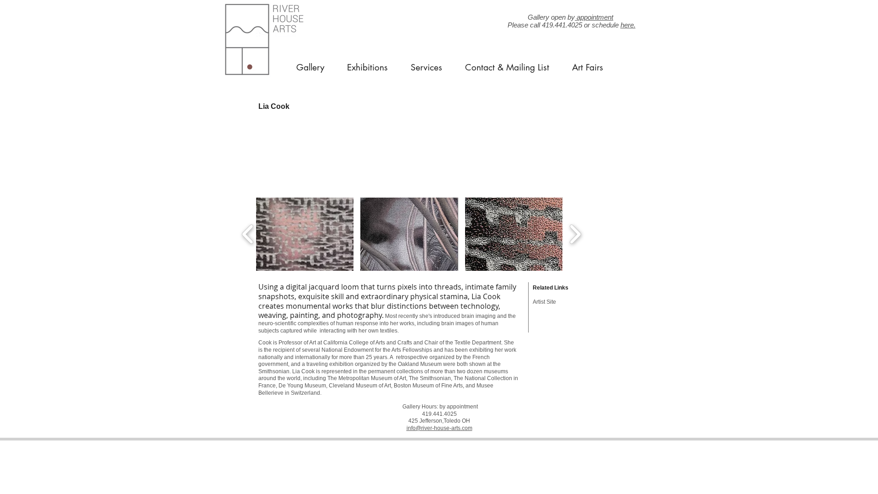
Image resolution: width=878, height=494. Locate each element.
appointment (594, 17)
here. (628, 25)
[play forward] (575, 234)
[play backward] (248, 234)
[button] (304, 234)
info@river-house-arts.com (439, 428)
